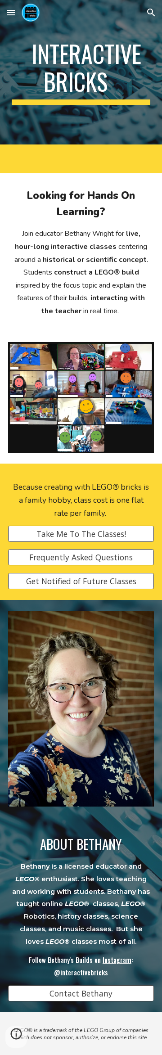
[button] (11, 12)
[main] (81, 72)
